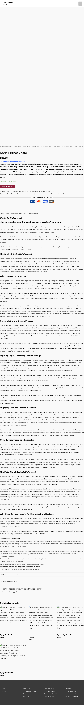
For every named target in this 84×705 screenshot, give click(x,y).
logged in (15, 592)
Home (2, 146)
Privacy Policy (49, 696)
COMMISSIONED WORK (28, 146)
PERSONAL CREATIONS (12, 146)
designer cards (36, 194)
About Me (26, 688)
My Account (27, 696)
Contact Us (27, 694)
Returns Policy (49, 688)
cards (30, 194)
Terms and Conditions (51, 694)
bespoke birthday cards (10, 194)
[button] (75, 3)
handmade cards (47, 194)
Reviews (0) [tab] (33, 213)
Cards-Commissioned (44, 146)
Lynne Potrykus (8, 2)
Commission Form (29, 691)
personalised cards (58, 194)
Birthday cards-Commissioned (63, 146)
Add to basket (7, 186)
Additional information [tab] (19, 213)
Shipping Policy (49, 691)
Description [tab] (4, 213)
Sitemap (68, 688)
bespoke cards (23, 194)
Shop (4, 691)
